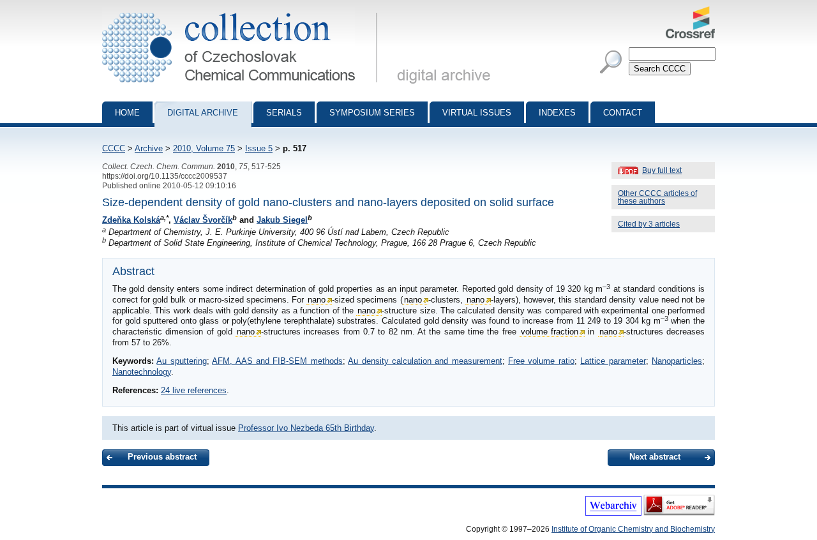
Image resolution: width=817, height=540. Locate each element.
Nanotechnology (141, 372)
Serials (284, 112)
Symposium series (372, 112)
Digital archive (202, 112)
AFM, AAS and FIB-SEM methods (277, 361)
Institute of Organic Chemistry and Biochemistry (633, 529)
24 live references (194, 390)
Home (127, 112)
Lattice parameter (612, 361)
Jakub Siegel (282, 220)
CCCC (113, 148)
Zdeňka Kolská (131, 220)
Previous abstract (162, 456)
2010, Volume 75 (204, 148)
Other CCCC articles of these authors (657, 197)
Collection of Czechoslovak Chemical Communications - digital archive (243, 11)
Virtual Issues (476, 112)
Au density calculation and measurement (425, 361)
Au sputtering (181, 361)
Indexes (557, 112)
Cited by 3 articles (649, 224)
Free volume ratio (541, 361)
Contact (622, 112)
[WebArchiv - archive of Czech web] (613, 513)
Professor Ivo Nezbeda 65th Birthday (306, 428)
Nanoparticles (677, 361)
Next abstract (654, 456)
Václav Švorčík (203, 220)
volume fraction (549, 331)
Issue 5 (259, 148)
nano (317, 299)
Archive (149, 148)
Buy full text (662, 170)
